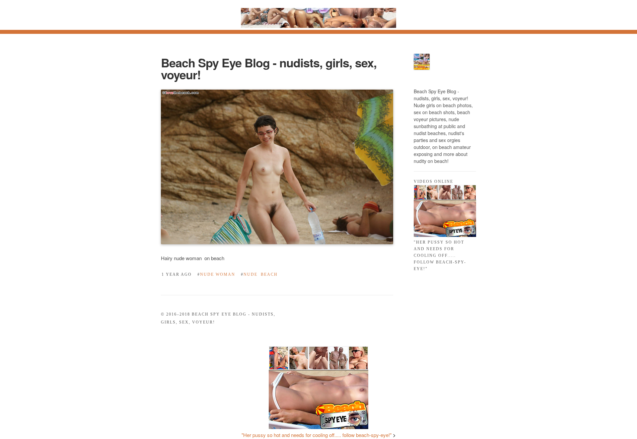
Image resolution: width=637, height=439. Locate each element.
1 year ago (177, 274)
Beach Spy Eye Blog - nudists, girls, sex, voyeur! (269, 68)
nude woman (216, 274)
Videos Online (433, 181)
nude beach (259, 274)
